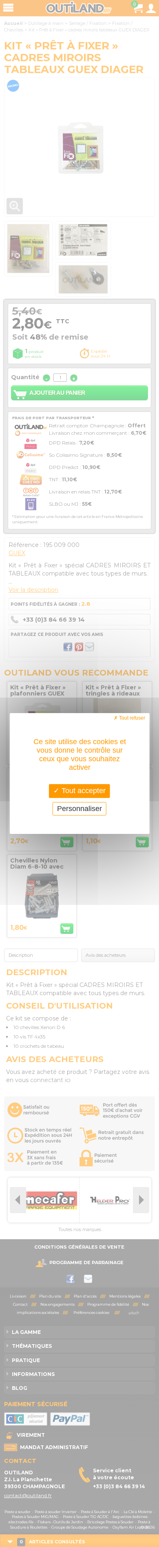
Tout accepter (83, 791)
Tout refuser (131, 718)
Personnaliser (79, 809)
